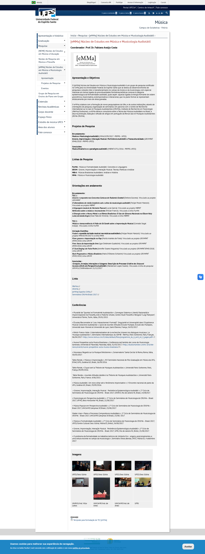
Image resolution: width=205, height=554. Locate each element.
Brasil (39, 2)
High (153, 13)
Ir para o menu (125, 13)
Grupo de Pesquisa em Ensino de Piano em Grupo (51, 95)
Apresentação (47, 78)
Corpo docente (45, 111)
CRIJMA (76, 289)
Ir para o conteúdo (109, 13)
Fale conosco (162, 7)
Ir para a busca (139, 13)
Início (73, 35)
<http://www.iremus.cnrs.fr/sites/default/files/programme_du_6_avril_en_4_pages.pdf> (118, 337)
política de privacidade (81, 548)
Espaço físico (45, 116)
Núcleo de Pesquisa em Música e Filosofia (49, 60)
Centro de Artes (146, 7)
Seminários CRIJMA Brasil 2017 (85, 294)
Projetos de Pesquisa (50, 83)
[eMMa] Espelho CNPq (82, 292)
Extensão (43, 101)
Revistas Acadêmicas (48, 106)
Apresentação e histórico (50, 35)
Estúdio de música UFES (50, 122)
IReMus (76, 286)
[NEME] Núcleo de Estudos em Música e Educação (51, 52)
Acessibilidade (149, 13)
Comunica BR (106, 2)
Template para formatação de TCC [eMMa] (90, 520)
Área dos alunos (46, 127)
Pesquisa (82, 35)
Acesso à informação (135, 2)
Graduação (43, 40)
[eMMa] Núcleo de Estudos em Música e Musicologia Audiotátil (121, 35)
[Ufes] (47, 14)
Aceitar (188, 546)
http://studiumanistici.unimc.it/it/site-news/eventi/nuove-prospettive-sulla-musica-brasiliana (113, 345)
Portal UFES (129, 7)
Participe (119, 2)
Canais (163, 2)
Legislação (152, 2)
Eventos (45, 88)
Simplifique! (91, 2)
